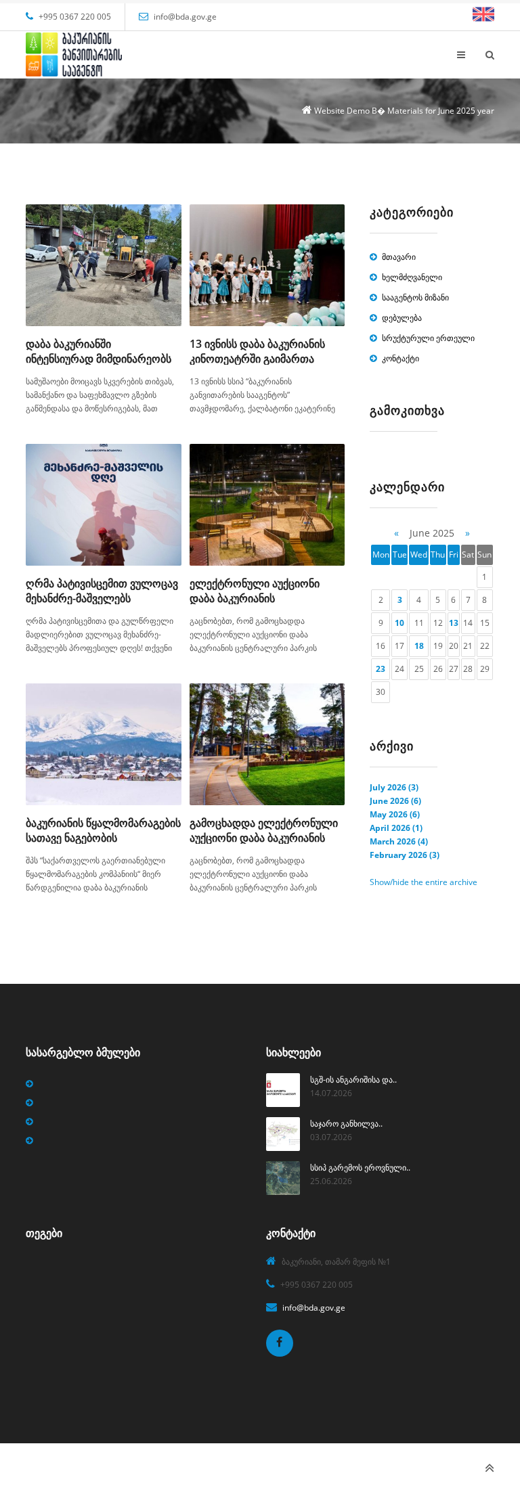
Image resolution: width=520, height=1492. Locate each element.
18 (419, 646)
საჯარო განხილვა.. (346, 1123)
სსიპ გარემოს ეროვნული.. (360, 1167)
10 (399, 623)
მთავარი (399, 257)
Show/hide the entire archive (423, 882)
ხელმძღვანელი (412, 277)
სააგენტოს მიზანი (415, 297)
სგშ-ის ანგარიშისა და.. (353, 1079)
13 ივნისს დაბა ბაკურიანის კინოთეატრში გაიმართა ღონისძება (257, 358)
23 (380, 669)
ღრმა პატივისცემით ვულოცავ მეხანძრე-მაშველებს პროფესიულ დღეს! (102, 598)
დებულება (402, 317)
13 (453, 623)
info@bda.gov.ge (185, 16)
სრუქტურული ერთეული (428, 338)
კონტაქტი (400, 358)
